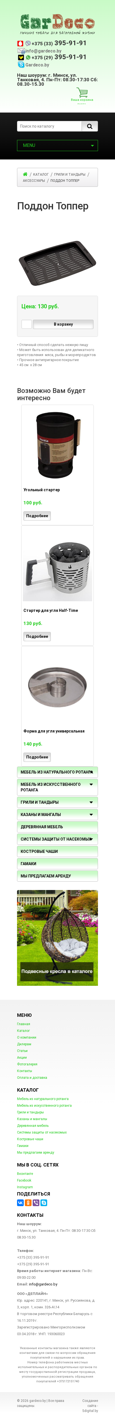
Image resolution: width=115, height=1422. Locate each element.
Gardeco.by (37, 65)
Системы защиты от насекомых (42, 1132)
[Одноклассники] (28, 1202)
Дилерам (24, 1044)
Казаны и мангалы (32, 1119)
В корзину (63, 324)
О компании (26, 1037)
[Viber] (36, 1202)
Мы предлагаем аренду (35, 1152)
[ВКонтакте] (20, 1202)
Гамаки (22, 1146)
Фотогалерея (27, 1064)
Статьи (22, 1051)
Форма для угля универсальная (54, 731)
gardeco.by (37, 1401)
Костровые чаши (30, 1139)
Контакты (24, 1071)
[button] (92, 219)
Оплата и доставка (32, 1078)
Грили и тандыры (40, 802)
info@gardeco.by (43, 51)
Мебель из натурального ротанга (43, 1099)
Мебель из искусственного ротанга (44, 1106)
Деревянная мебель (33, 1126)
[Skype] (43, 1202)
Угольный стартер (41, 490)
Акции (22, 1058)
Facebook (24, 1180)
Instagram (25, 1187)
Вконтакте (25, 1174)
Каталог (23, 1031)
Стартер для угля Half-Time (50, 610)
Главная (23, 1024)
